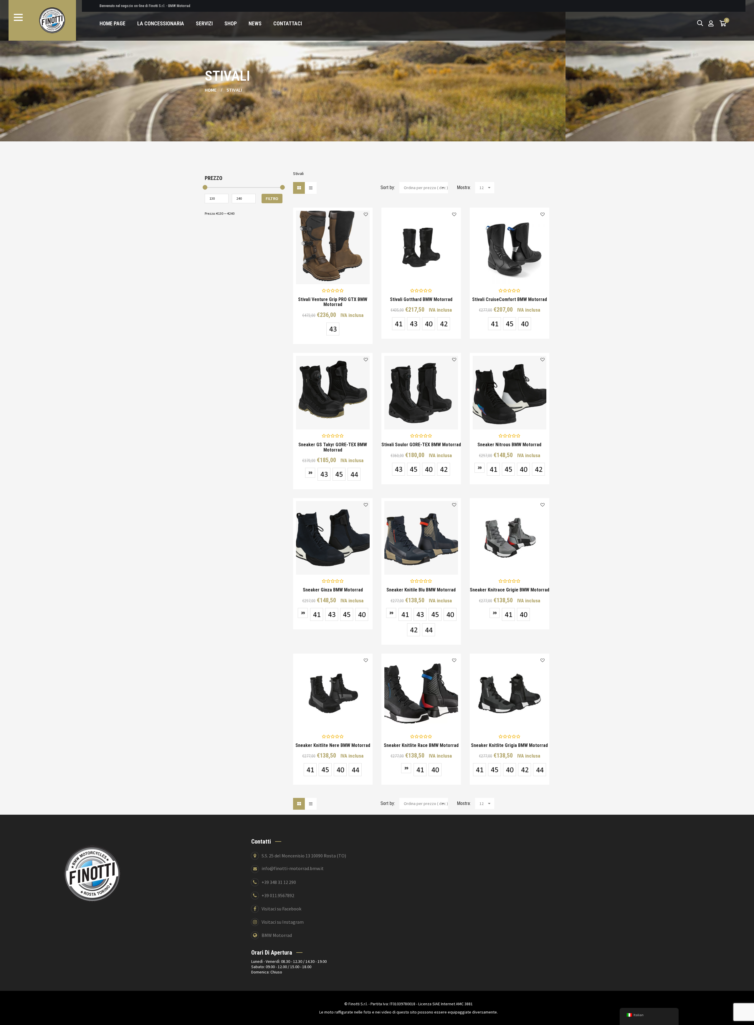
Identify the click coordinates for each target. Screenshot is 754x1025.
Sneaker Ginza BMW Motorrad (333, 590)
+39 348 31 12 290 (279, 882)
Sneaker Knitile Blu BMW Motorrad (421, 590)
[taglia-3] (509, 324)
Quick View (312, 271)
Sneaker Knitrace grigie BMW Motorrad (509, 590)
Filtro (272, 198)
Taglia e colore (337, 271)
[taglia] (398, 324)
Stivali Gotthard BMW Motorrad (421, 299)
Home (210, 90)
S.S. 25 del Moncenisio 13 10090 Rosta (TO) (304, 856)
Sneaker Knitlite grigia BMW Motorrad (509, 745)
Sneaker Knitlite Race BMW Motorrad (421, 745)
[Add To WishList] (365, 214)
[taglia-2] (333, 329)
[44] (354, 474)
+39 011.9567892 (278, 895)
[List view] (311, 188)
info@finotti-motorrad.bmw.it (293, 868)
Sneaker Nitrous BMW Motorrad (509, 444)
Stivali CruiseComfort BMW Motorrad (509, 299)
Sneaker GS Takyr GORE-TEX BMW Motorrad (332, 447)
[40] (428, 324)
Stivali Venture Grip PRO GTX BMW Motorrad (332, 302)
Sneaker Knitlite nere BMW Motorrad (332, 745)
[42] (443, 324)
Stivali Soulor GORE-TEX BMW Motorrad (421, 444)
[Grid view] (299, 188)
